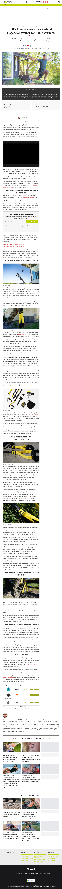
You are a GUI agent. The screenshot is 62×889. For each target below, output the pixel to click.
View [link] (34, 689)
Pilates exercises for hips (14, 8)
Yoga (29, 4)
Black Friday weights (52, 856)
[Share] (23, 46)
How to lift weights (25, 856)
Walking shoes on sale (52, 860)
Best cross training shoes (39, 859)
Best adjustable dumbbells (40, 854)
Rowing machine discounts (53, 854)
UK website (32, 197)
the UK (34, 664)
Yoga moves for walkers (27, 8)
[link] (8, 689)
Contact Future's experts (24, 873)
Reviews (43, 117)
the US (29, 664)
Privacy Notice (7, 226)
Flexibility (17, 4)
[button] (21, 689)
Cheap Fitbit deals (51, 858)
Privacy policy (46, 873)
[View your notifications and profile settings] (56, 2)
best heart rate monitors (32, 414)
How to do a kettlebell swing (27, 854)
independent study (14, 176)
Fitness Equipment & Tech (33, 26)
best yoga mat (21, 334)
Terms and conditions (36, 873)
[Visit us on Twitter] (39, 2)
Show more (22, 706)
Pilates (24, 4)
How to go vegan (24, 860)
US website (25, 197)
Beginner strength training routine (52, 8)
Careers (23, 875)
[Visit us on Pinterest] (43, 2)
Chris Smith (24, 117)
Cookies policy (16, 875)
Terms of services (19, 225)
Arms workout (39, 8)
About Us (14, 873)
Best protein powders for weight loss (39, 857)
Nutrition (48, 4)
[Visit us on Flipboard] (47, 2)
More (54, 4)
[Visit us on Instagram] (41, 2)
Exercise (25, 26)
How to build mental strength (27, 858)
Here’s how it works (45, 48)
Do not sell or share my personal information (37, 875)
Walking (35, 4)
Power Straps (23, 671)
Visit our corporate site (45, 885)
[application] (21, 153)
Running (41, 4)
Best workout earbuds (39, 861)
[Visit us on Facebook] (37, 2)
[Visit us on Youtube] (45, 2)
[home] (5, 4)
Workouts (10, 4)
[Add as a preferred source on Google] (31, 880)
